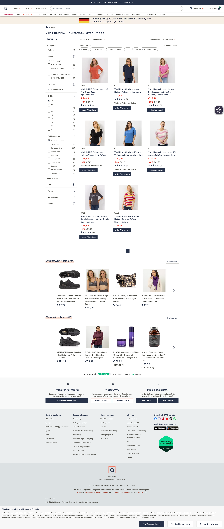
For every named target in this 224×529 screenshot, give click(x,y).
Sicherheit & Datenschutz (82, 443)
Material (51, 203)
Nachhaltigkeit (132, 427)
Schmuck (100, 14)
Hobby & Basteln (122, 14)
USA (100, 479)
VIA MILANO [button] (98, 49)
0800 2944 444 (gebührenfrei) (57, 427)
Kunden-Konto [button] (101, 400)
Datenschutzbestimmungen (96, 492)
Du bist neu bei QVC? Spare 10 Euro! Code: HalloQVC (111, 2)
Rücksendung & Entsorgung (83, 439)
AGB (79, 492)
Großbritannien (109, 479)
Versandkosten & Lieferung (83, 431)
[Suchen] (180, 8)
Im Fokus (51, 84)
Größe (50, 96)
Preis (50, 184)
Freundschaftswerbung (108, 431)
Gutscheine (104, 427)
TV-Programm (105, 423)
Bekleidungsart (54, 136)
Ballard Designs (55, 502)
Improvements (93, 502)
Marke (50, 56)
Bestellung (77, 419)
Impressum (142, 492)
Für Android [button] (168, 400)
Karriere (130, 441)
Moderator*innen (133, 445)
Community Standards (121, 492)
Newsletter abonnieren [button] (66, 400)
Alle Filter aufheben (169, 45)
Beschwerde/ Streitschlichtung (84, 454)
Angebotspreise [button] (115, 49)
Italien (118, 479)
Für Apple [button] (146, 400)
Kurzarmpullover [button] (150, 49)
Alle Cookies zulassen (152, 524)
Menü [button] (16, 8)
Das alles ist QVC (133, 423)
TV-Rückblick (41, 8)
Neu (18, 14)
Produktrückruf (51, 443)
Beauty (90, 14)
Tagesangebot (8, 14)
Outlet (129, 457)
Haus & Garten (137, 14)
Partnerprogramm (106, 435)
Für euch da (104, 439)
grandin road (83, 502)
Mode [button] (84, 49)
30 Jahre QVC (28, 14)
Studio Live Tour (133, 453)
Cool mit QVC (42, 14)
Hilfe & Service (78, 450)
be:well (53, 14)
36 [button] (128, 49)
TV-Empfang (131, 449)
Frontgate (65, 502)
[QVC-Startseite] (47, 27)
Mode (82, 14)
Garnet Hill (73, 502)
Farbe (50, 191)
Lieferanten (50, 439)
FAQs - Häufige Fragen (81, 446)
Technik (162, 14)
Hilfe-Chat (50, 419)
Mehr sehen (172, 261)
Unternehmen (132, 419)
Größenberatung (79, 427)
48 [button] (136, 49)
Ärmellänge (53, 197)
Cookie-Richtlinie (147, 517)
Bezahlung (77, 435)
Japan (123, 479)
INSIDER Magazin (106, 419)
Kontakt (48, 423)
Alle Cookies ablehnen (180, 524)
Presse (48, 435)
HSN (47, 502)
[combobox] (114, 8)
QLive (48, 431)
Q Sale (74, 14)
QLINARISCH (151, 14)
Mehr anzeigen (53, 178)
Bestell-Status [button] (123, 400)
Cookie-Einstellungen (209, 524)
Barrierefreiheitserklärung (136, 431)
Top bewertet (64, 14)
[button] (194, 8)
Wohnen (110, 14)
